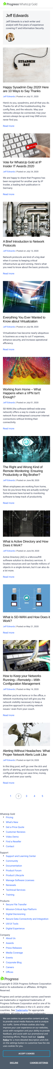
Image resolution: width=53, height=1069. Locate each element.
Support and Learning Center (21, 856)
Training (10, 894)
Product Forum (13, 870)
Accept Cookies (27, 1053)
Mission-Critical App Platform (21, 909)
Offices (9, 972)
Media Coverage (14, 952)
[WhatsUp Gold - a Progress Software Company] (26, 4)
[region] (26, 1041)
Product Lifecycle (15, 875)
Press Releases (14, 947)
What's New (12, 822)
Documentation (14, 865)
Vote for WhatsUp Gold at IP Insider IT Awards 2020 (22, 164)
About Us (10, 938)
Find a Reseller (13, 841)
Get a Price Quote (15, 827)
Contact (10, 846)
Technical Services (15, 890)
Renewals (11, 885)
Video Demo (12, 836)
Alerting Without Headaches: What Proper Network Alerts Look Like (26, 752)
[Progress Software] (9, 980)
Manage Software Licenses (20, 880)
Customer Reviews (15, 832)
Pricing (9, 817)
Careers (10, 967)
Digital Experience (15, 928)
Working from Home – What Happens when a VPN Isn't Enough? (22, 393)
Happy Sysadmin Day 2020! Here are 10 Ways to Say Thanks (26, 89)
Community (12, 861)
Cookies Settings (39, 1062)
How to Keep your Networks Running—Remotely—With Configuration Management (22, 679)
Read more (8, 126)
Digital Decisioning (15, 914)
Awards (10, 943)
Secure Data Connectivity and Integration (27, 918)
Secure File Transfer (16, 904)
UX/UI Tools (12, 923)
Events (9, 957)
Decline (14, 1062)
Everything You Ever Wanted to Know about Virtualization (24, 319)
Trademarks (21, 1010)
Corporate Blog (14, 962)
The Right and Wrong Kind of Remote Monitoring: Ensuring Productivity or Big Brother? (23, 471)
